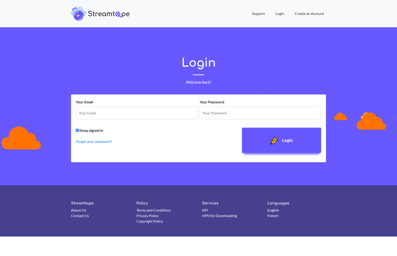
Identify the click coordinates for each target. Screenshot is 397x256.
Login (279, 13)
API (205, 210)
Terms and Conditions (153, 210)
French (272, 215)
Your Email (84, 102)
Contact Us (80, 215)
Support (258, 13)
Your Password (212, 102)
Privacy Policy (147, 215)
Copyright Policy (149, 221)
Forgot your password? (94, 141)
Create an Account (309, 13)
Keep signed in (91, 130)
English (273, 210)
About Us (78, 210)
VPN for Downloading (219, 215)
